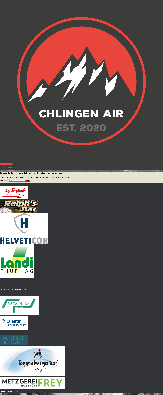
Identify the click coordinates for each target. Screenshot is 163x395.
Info (4, 169)
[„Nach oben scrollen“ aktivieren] (1, 394)
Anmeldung (7, 167)
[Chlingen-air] (81, 162)
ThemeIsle (18, 391)
